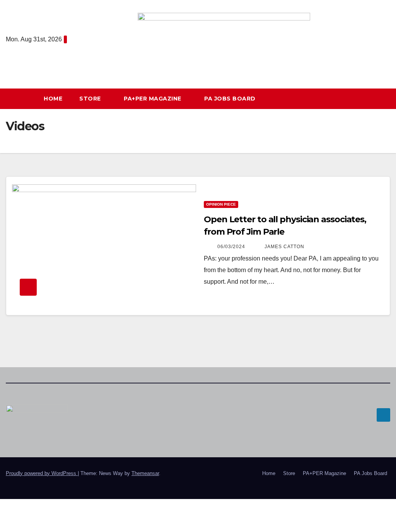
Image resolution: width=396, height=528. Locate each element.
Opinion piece (221, 204)
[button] (384, 98)
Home (53, 98)
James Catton (284, 246)
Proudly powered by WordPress (42, 473)
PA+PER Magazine (153, 98)
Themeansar (145, 473)
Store (90, 98)
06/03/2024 (232, 246)
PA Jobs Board (230, 98)
